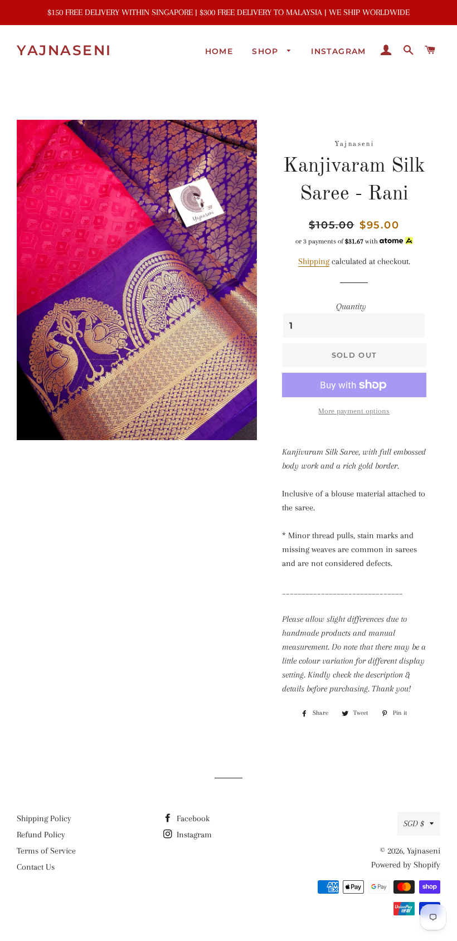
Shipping (313, 261)
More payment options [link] (354, 411)
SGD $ (413, 823)
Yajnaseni (64, 50)
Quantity (351, 306)
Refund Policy (41, 835)
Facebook (192, 818)
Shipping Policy (44, 818)
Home (219, 51)
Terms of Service (46, 851)
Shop (266, 51)
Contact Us (36, 867)
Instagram (338, 51)
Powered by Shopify (405, 865)
